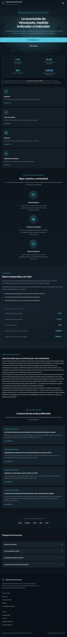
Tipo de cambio (6, 600)
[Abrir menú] (63, 3)
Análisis (4, 618)
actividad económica (31, 390)
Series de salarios (7, 625)
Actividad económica (8, 606)
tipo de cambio (13, 390)
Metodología (33, 46)
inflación (5, 390)
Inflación (4, 596)
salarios (20, 390)
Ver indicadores (32, 40)
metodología (57, 82)
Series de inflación (7, 621)
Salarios (4, 603)
